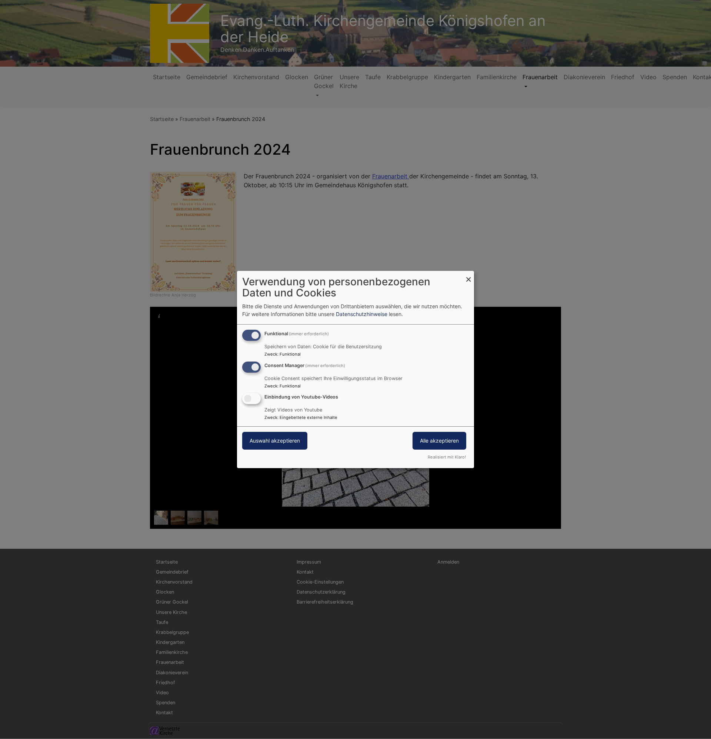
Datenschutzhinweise (361, 314)
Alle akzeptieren (439, 441)
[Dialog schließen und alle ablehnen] (468, 275)
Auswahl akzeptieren (275, 441)
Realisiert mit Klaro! (447, 457)
